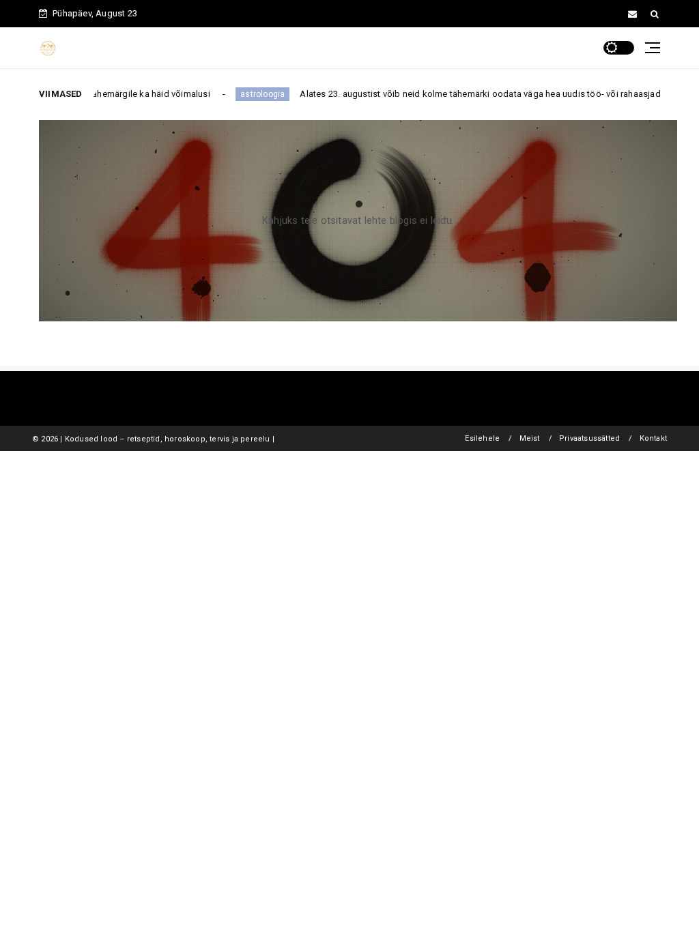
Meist (529, 438)
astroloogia (249, 94)
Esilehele (482, 438)
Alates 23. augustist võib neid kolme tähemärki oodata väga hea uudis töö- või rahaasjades (472, 94)
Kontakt (653, 438)
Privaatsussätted (589, 438)
